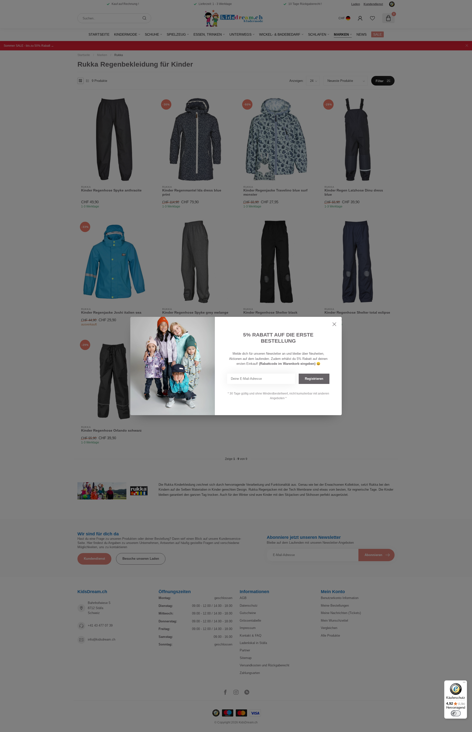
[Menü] (464, 683)
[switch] (456, 713)
